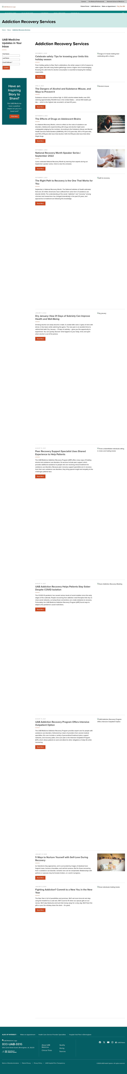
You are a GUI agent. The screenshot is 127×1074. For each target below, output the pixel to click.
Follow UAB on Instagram (112, 1042)
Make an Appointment (109, 6)
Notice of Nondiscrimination (10, 1063)
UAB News (121, 1042)
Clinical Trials (47, 1050)
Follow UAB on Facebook (100, 1042)
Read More (40, 77)
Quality (62, 1045)
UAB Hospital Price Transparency (55, 1063)
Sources (62, 1051)
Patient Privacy (26, 1063)
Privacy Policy (38, 1063)
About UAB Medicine (46, 1046)
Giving (61, 1048)
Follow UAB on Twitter (104, 1042)
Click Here (14, 116)
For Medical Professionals (96, 1)
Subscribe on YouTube (108, 1042)
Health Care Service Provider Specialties (52, 1034)
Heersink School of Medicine (115, 1)
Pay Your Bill (121, 6)
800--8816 (12, 1044)
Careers (83, 1)
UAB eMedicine (95, 6)
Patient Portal (85, 6)
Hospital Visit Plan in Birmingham (80, 1034)
